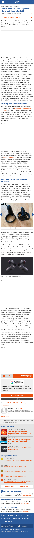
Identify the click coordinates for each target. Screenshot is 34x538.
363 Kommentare (17, 395)
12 (10, 435)
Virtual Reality (21, 403)
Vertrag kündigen (5, 533)
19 (10, 451)
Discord (12, 515)
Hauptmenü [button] (3, 2)
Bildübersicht (5, 416)
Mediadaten (15, 531)
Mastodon (27, 518)
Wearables (17, 6)
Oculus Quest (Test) (9, 157)
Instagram (17, 518)
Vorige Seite (3, 376)
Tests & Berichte (8, 6)
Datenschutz (22, 533)
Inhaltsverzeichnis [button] (11, 17)
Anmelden (27, 2)
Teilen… (17, 399)
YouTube (9, 521)
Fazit (25, 376)
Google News (6, 518)
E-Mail (20, 408)
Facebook (29, 515)
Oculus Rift (11, 403)
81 (10, 443)
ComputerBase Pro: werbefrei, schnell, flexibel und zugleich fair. (18, 421)
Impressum (3, 531)
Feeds (4, 515)
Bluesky (20, 515)
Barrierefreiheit (14, 533)
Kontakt (9, 531)
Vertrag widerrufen (23, 531)
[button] (32, 2)
